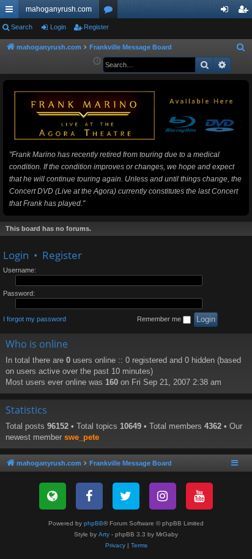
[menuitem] (240, 47)
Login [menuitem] (227, 11)
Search (21, 27)
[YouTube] (199, 496)
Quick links (11, 11)
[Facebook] (89, 496)
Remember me (160, 319)
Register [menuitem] (245, 11)
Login (58, 27)
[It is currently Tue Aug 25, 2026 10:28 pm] (97, 61)
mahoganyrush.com (59, 9)
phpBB (93, 523)
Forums (110, 11)
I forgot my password (34, 319)
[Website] (52, 496)
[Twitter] (126, 496)
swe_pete (81, 437)
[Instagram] (162, 496)
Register (96, 27)
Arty (103, 534)
